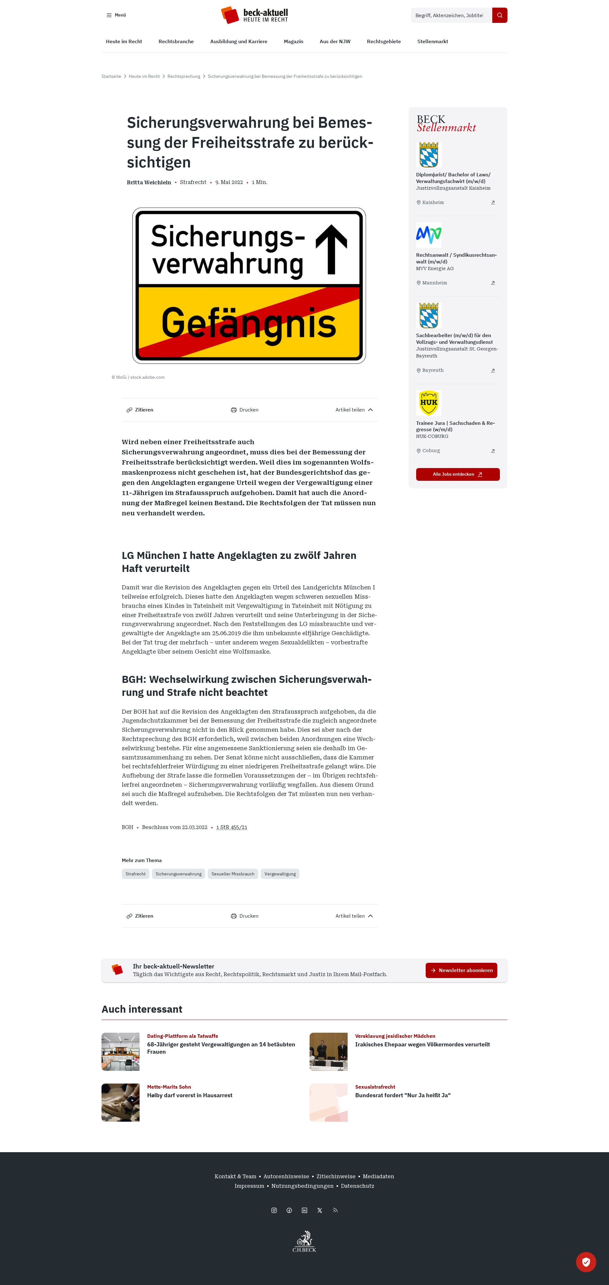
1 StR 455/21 (231, 827)
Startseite (111, 76)
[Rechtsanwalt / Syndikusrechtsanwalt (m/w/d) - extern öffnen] (493, 283)
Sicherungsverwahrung (178, 874)
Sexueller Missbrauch (233, 874)
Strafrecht (136, 874)
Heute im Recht (144, 76)
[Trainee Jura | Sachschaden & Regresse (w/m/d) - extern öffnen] (493, 451)
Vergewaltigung (280, 874)
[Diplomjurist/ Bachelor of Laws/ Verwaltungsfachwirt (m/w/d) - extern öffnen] (493, 202)
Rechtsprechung (183, 76)
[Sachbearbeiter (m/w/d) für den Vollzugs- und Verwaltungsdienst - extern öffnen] (493, 370)
